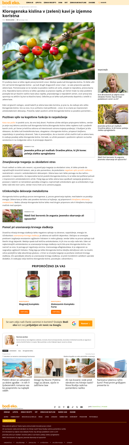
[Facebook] (17, 345)
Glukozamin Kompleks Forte (62, 305)
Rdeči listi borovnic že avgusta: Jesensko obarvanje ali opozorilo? (54, 217)
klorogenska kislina (28, 350)
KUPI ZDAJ (24, 312)
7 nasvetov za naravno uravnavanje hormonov (18, 356)
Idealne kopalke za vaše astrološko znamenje (79, 356)
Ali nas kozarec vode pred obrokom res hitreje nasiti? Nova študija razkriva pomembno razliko (79, 383)
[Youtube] (81, 407)
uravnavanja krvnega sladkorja (26, 235)
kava (19, 350)
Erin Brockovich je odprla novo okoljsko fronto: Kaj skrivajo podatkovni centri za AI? (111, 96)
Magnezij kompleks (29, 304)
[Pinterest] (64, 407)
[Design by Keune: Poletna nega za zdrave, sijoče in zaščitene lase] (48, 368)
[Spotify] (68, 407)
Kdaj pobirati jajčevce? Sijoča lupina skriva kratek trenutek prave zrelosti (26, 426)
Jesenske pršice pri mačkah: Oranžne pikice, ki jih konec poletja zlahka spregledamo (55, 152)
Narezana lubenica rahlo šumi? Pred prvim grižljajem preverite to (111, 382)
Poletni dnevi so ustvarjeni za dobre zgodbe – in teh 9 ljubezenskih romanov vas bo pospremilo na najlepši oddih (16, 385)
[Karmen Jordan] (9, 340)
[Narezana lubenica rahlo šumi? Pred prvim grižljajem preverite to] (112, 368)
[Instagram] (59, 407)
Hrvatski (104, 407)
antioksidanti (12, 350)
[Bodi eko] (11, 3)
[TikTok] (72, 407)
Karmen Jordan (10, 20)
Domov (4, 7)
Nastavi (85, 323)
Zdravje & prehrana (13, 7)
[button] (102, 2)
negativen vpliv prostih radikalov (78, 170)
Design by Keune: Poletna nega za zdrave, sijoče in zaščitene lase (47, 382)
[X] (77, 407)
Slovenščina (96, 407)
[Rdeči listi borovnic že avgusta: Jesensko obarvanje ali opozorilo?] (113, 145)
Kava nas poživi (8, 122)
